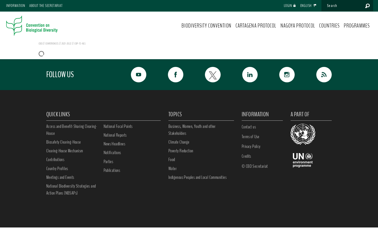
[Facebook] (170, 74)
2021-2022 (66, 43)
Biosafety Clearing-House (63, 142)
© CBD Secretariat (255, 166)
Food (171, 159)
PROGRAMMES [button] (357, 26)
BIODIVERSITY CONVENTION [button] (206, 26)
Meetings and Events (60, 177)
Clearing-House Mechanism (64, 151)
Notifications (112, 153)
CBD (40, 43)
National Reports (115, 135)
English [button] (306, 5)
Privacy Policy (251, 146)
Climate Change (179, 142)
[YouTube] (133, 74)
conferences (52, 43)
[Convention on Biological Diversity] (32, 26)
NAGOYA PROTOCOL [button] (298, 26)
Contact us (249, 127)
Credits (246, 156)
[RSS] (318, 74)
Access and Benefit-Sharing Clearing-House (71, 129)
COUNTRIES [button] (329, 26)
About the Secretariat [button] (46, 5)
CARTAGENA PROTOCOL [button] (256, 26)
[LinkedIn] (244, 74)
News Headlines (114, 144)
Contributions (55, 159)
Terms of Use (250, 137)
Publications (112, 170)
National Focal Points (118, 126)
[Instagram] (281, 74)
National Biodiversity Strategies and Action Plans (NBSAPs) (71, 189)
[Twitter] (207, 74)
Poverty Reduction (180, 151)
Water (172, 168)
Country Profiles (57, 168)
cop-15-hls (80, 43)
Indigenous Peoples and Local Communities (197, 177)
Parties (108, 162)
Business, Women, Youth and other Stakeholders (192, 129)
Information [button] (15, 5)
